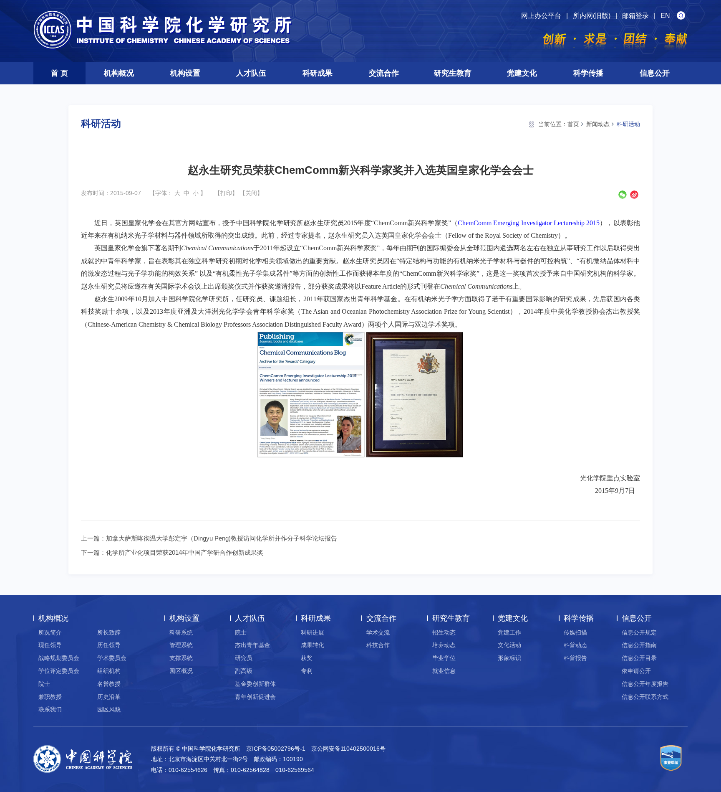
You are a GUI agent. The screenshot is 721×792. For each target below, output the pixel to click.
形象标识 (509, 658)
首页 (573, 124)
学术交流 (378, 632)
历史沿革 (109, 696)
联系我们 (50, 709)
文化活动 (509, 645)
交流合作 (384, 73)
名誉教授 (109, 683)
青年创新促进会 (255, 696)
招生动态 (444, 632)
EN (665, 15)
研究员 (243, 658)
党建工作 (509, 632)
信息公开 (655, 73)
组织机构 (109, 671)
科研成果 (318, 73)
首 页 (59, 73)
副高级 (243, 671)
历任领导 (109, 645)
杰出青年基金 (252, 645)
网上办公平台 (541, 15)
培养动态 (444, 645)
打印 (226, 193)
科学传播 (588, 73)
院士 (44, 683)
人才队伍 (251, 73)
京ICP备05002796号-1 (275, 748)
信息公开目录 (639, 658)
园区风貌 (109, 709)
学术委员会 (111, 658)
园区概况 (181, 671)
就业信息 (444, 671)
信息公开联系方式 (645, 696)
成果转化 (312, 645)
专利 (307, 671)
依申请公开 (636, 671)
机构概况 (119, 73)
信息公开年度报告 (645, 683)
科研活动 (628, 124)
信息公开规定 (639, 632)
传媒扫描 (575, 632)
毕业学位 (444, 658)
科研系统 (181, 632)
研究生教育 (452, 73)
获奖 (307, 658)
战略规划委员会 (58, 658)
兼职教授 (50, 696)
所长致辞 (109, 632)
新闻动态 (598, 124)
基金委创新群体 (255, 683)
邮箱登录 (635, 15)
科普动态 (575, 645)
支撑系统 (181, 658)
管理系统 (181, 645)
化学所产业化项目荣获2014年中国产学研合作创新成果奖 (184, 552)
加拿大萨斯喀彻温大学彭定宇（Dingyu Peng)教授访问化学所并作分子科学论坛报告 (221, 538)
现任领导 (50, 645)
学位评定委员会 (58, 671)
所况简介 (50, 632)
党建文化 (522, 73)
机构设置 (185, 73)
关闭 (251, 193)
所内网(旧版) (591, 15)
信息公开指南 (639, 645)
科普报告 (575, 658)
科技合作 (378, 645)
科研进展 (312, 632)
